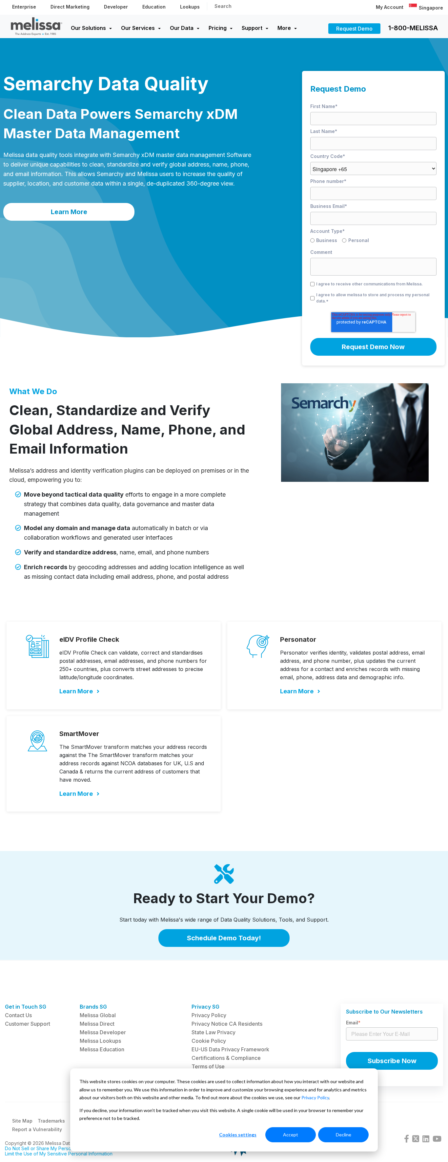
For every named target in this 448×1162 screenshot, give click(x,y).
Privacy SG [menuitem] (205, 1006)
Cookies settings (237, 1134)
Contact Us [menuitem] (18, 1015)
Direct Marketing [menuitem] (70, 7)
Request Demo (354, 28)
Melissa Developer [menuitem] (103, 1032)
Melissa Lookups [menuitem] (100, 1041)
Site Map (22, 1121)
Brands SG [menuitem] (93, 1006)
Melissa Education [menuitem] (102, 1049)
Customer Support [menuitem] (27, 1023)
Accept (290, 1134)
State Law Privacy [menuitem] (213, 1032)
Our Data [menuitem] (181, 28)
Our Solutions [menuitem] (88, 28)
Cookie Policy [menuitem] (209, 1041)
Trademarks (51, 1121)
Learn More (69, 212)
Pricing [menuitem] (218, 28)
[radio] (326, 241)
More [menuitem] (284, 28)
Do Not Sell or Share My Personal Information (54, 1148)
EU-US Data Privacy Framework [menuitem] (230, 1049)
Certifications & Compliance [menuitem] (226, 1058)
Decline (343, 1134)
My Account (389, 7)
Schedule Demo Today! (224, 938)
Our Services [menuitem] (138, 28)
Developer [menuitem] (116, 7)
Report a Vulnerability (37, 1129)
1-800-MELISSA (413, 28)
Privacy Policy (315, 1097)
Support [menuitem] (252, 28)
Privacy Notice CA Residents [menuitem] (227, 1023)
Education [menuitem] (154, 7)
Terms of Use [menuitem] (208, 1066)
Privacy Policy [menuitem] (209, 1015)
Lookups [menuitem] (190, 7)
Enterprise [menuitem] (24, 7)
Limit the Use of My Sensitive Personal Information (58, 1153)
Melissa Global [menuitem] (98, 1015)
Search (223, 6)
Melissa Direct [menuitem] (97, 1023)
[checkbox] (373, 241)
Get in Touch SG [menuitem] (25, 1006)
